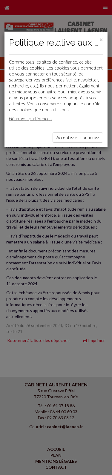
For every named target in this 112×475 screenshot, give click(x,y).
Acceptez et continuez (77, 137)
